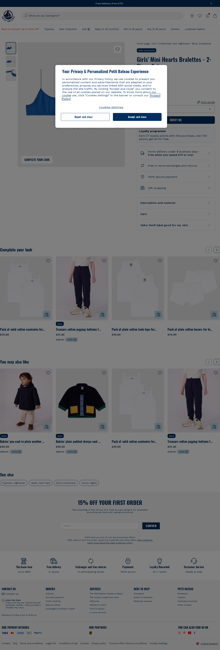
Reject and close (83, 117)
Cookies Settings (111, 107)
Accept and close (137, 117)
